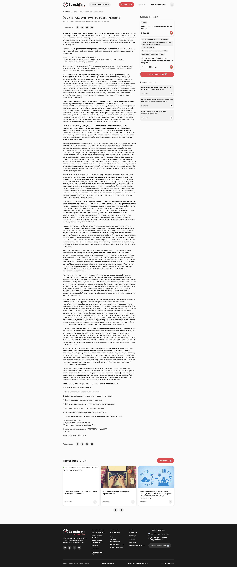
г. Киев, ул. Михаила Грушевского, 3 (159, 539)
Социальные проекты (137, 545)
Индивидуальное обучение (97, 553)
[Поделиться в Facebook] (77, 27)
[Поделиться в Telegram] (82, 27)
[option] (81, 486)
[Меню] (172, 4)
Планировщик (115, 532)
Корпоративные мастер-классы (96, 541)
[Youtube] (79, 548)
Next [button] (121, 510)
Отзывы (132, 539)
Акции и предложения (115, 540)
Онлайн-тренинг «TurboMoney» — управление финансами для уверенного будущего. (157, 60)
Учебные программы (99, 5)
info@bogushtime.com (160, 534)
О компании (133, 532)
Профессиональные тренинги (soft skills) (154, 51)
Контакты (132, 542)
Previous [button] (115, 510)
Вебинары (94, 546)
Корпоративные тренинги (96, 536)
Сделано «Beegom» (168, 563)
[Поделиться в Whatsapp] (92, 27)
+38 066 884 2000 (158, 530)
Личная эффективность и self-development (155, 39)
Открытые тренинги (148, 47)
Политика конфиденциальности (138, 563)
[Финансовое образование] (171, 67)
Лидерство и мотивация (101, 22)
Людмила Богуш (80, 22)
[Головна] (64, 12)
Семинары (95, 549)
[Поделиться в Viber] (87, 27)
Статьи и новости (71, 12)
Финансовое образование (150, 54)
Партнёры (132, 536)
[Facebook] (69, 548)
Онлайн (144, 22)
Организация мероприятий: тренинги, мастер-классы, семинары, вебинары (156, 43)
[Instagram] (74, 548)
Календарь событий (117, 544)
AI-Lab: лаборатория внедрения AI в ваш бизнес (156, 27)
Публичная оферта (108, 563)
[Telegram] (65, 548)
